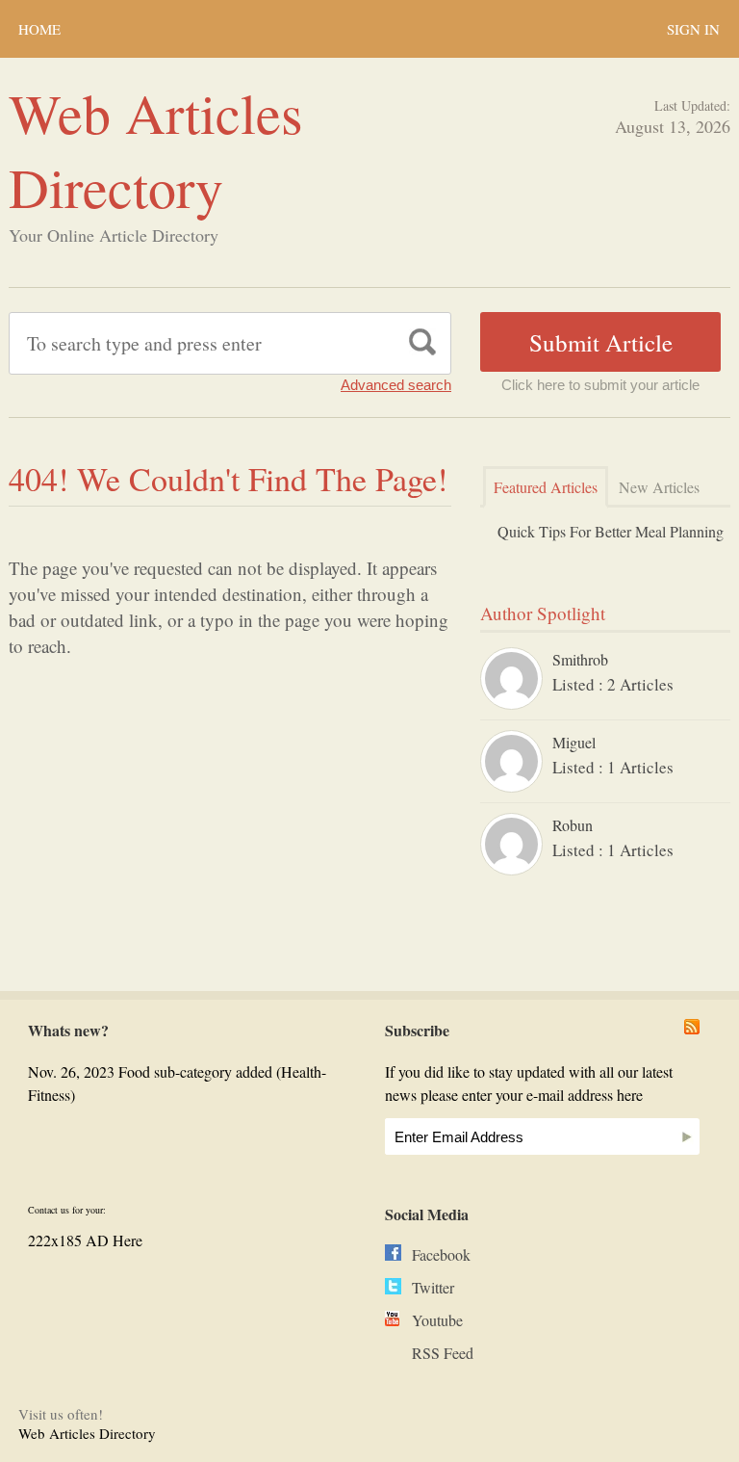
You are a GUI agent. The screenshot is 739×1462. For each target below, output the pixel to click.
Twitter (433, 1287)
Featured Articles (546, 487)
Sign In (693, 29)
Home (39, 29)
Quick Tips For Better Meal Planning (610, 531)
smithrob (580, 659)
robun (572, 825)
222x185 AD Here (85, 1240)
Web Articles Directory (156, 149)
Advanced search (396, 385)
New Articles (659, 487)
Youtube (437, 1320)
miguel (574, 742)
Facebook (441, 1254)
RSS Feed (442, 1353)
